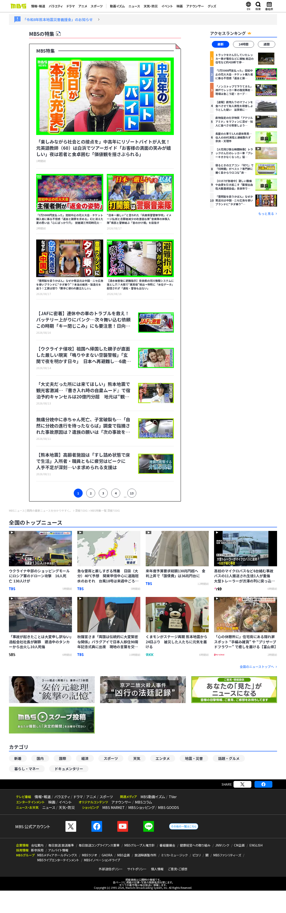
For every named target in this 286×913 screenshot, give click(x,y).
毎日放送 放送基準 (61, 845)
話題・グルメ (229, 758)
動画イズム (117, 6)
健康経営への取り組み (195, 845)
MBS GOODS (168, 807)
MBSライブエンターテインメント (58, 860)
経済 (84, 758)
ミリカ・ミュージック (174, 855)
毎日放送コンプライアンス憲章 (99, 845)
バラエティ (56, 6)
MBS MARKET (113, 807)
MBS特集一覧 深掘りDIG (105, 510)
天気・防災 (151, 6)
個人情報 (157, 869)
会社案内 (37, 845)
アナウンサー (195, 6)
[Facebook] (263, 784)
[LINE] (148, 826)
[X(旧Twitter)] (242, 784)
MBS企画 (123, 855)
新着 (17, 758)
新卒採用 (37, 850)
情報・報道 (38, 6)
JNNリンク (222, 845)
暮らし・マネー (26, 768)
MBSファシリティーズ (227, 855)
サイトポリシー (137, 869)
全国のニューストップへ (257, 667)
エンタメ (163, 758)
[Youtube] (122, 826)
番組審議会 (167, 845)
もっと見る (266, 213)
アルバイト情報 (58, 850)
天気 (136, 758)
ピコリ (196, 855)
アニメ (82, 6)
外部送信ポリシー (111, 869)
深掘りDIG (81, 510)
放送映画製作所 (145, 855)
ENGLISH (256, 845)
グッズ (212, 6)
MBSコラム (143, 802)
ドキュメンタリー (69, 768)
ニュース (134, 6)
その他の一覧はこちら (183, 826)
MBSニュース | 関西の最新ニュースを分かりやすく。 (40, 510)
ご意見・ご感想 (177, 869)
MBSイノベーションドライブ (102, 860)
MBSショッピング (141, 807)
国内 (40, 758)
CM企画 (239, 845)
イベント (167, 6)
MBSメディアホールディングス (57, 855)
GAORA (107, 855)
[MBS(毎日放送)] (18, 6)
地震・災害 (194, 758)
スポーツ (97, 6)
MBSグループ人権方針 (139, 845)
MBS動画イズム (153, 796)
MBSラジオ (89, 855)
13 (132, 493)
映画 (180, 6)
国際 (62, 758)
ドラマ (70, 6)
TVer (173, 796)
